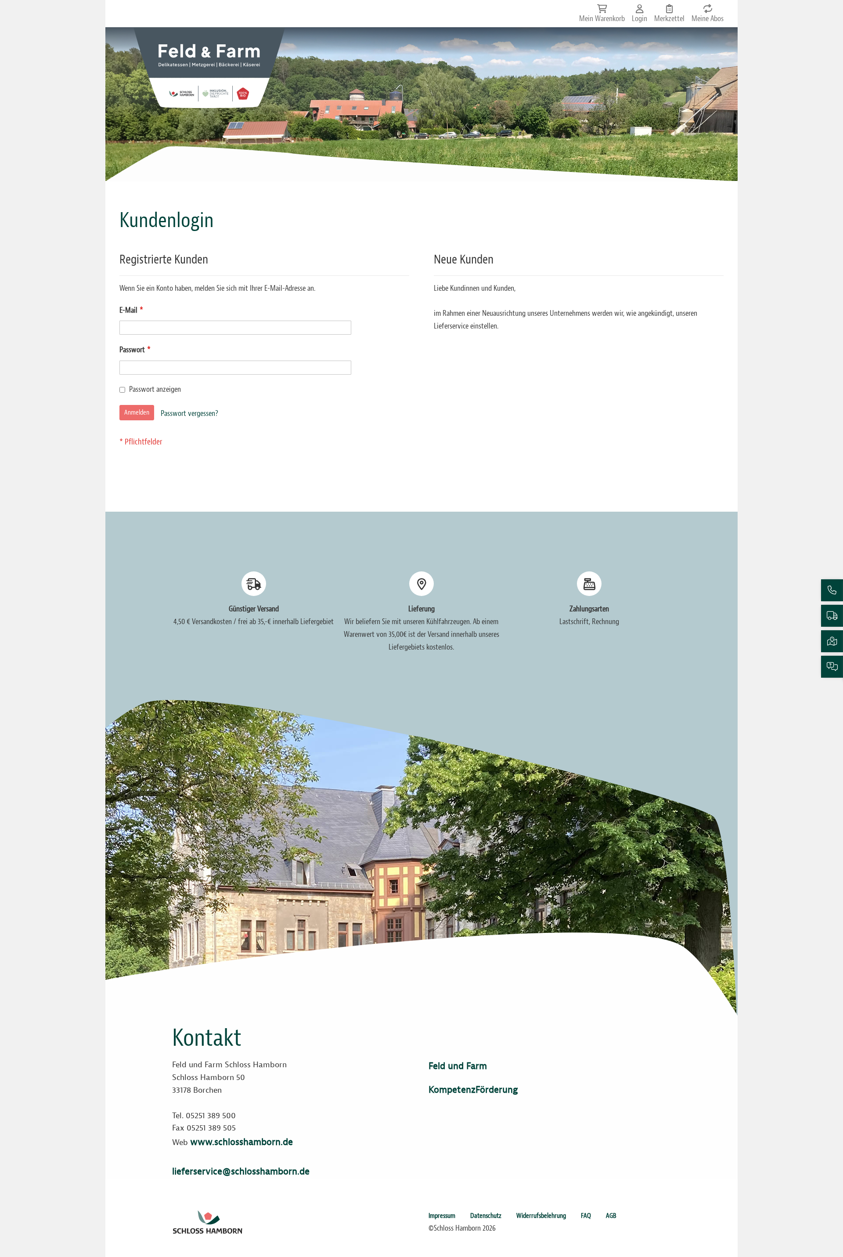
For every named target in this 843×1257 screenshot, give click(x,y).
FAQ (586, 1215)
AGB (611, 1215)
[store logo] (209, 67)
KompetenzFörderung (473, 1089)
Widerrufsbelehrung (541, 1215)
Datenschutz (485, 1215)
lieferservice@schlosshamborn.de (241, 1171)
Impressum (442, 1215)
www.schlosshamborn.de (241, 1142)
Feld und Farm (458, 1066)
